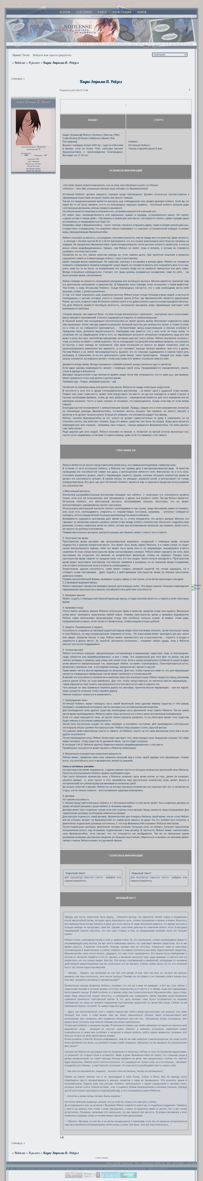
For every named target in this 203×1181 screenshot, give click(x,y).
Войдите (38, 55)
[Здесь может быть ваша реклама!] (128, 1177)
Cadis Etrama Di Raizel (33, 102)
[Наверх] (196, 585)
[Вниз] (195, 588)
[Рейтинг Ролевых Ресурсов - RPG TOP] (74, 1177)
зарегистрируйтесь (60, 55)
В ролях (34, 63)
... (65, 914)
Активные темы (102, 16)
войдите (111, 877)
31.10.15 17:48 (80, 90)
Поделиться (66, 90)
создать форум (101, 1158)
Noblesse (19, 63)
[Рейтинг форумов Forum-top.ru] (92, 1177)
